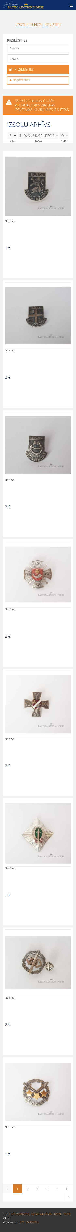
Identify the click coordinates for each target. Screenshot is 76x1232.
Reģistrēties (21, 80)
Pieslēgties (24, 69)
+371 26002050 (28, 1222)
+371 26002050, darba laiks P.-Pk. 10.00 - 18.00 (39, 1214)
